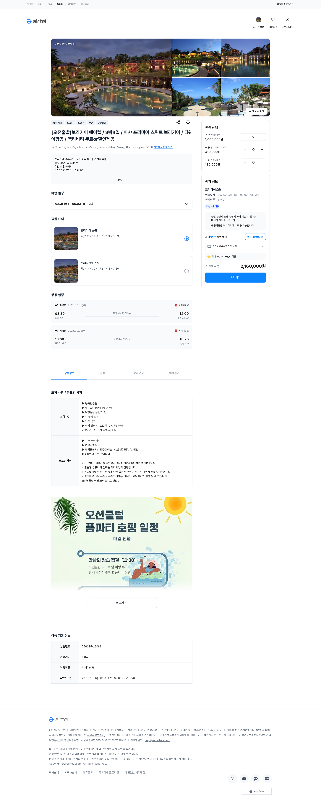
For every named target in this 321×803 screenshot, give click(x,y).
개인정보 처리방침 (135, 772)
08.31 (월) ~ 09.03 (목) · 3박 (74, 204)
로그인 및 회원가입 (285, 4)
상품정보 (69, 373)
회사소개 (54, 772)
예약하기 (235, 277)
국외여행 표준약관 (109, 772)
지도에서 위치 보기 (163, 147)
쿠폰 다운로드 (253, 236)
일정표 (104, 373)
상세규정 (138, 373)
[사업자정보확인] (95, 735)
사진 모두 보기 (256, 111)
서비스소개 (71, 772)
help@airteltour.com (157, 740)
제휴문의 (88, 772)
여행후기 (174, 373)
